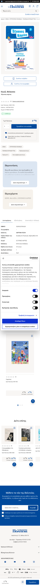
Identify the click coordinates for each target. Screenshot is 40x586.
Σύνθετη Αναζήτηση (32, 14)
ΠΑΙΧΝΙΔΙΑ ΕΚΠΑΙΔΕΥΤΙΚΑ (29, 19)
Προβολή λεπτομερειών (26, 315)
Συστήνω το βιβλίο (21, 78)
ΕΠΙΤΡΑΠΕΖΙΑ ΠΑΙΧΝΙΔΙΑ (16, 19)
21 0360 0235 (35, 1)
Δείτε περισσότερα (20, 182)
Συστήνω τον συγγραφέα (21, 84)
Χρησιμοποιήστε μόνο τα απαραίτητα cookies (20, 326)
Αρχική (2, 19)
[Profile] (33, 6)
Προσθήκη (32, 582)
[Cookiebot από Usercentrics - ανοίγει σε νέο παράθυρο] (30, 258)
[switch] (35, 296)
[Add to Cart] (33, 401)
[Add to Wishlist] (22, 582)
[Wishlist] (30, 6)
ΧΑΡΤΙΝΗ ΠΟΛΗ (10, 107)
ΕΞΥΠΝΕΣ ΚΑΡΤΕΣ (9, 110)
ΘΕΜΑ (7, 19)
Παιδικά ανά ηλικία (24, 151)
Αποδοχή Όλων (20, 321)
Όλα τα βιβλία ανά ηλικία (18, 155)
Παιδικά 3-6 (5, 155)
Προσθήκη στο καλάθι (24, 126)
